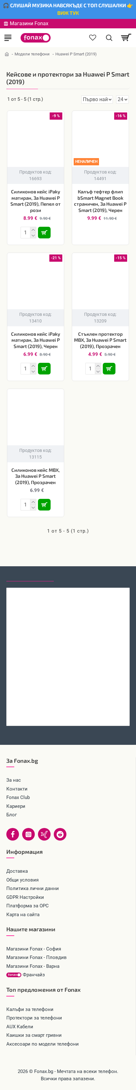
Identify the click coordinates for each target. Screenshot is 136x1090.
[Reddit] (60, 834)
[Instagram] (28, 834)
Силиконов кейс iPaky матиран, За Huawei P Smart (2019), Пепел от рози (35, 201)
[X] (44, 834)
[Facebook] (12, 834)
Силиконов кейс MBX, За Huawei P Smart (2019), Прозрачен (35, 476)
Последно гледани (30, 575)
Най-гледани (76, 575)
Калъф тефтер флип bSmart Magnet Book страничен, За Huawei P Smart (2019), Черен (100, 201)
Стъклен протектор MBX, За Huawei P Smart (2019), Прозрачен (100, 340)
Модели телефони (32, 54)
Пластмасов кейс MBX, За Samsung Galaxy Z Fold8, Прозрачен (68, 712)
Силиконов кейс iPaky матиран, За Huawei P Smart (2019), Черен (35, 340)
